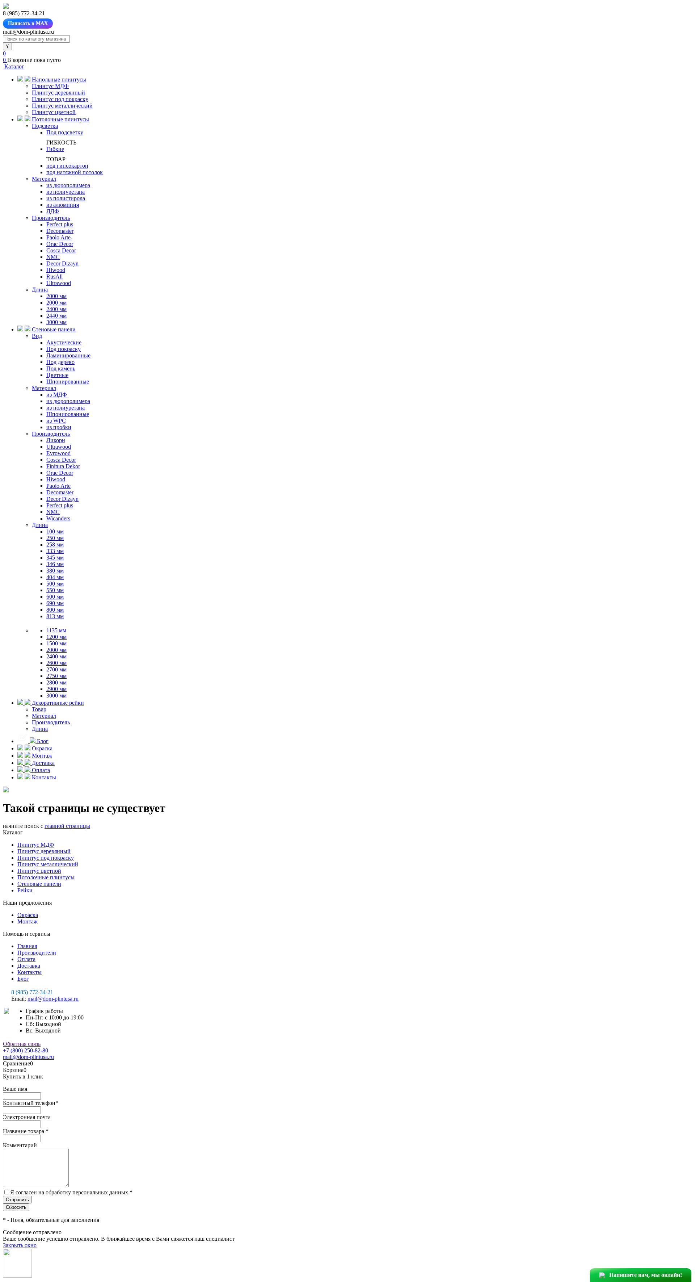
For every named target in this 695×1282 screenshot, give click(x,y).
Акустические (63, 342)
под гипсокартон (67, 166)
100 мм (55, 531)
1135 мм (56, 630)
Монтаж (27, 921)
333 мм (55, 551)
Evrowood (58, 453)
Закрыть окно (20, 1245)
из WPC (56, 421)
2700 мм (56, 669)
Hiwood (55, 270)
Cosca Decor (61, 250)
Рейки (25, 890)
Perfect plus (59, 224)
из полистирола (65, 198)
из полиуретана (65, 192)
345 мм (55, 557)
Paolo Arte (58, 486)
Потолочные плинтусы (46, 877)
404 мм (55, 577)
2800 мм (56, 682)
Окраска (27, 915)
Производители (36, 953)
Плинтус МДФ (50, 86)
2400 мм (56, 309)
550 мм (55, 590)
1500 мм (56, 643)
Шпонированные (67, 381)
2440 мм (56, 316)
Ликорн (55, 440)
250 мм (55, 538)
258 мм (55, 544)
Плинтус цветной (54, 112)
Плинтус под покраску (60, 99)
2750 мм (56, 676)
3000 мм (56, 322)
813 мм (55, 616)
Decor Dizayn (62, 263)
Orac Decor (59, 244)
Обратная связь (22, 1044)
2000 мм (56, 296)
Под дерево (60, 362)
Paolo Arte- (59, 237)
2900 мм (56, 689)
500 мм (55, 584)
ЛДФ (52, 211)
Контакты (29, 972)
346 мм (55, 564)
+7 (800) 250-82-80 (25, 1050)
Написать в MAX (28, 23)
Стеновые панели (39, 884)
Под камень (60, 368)
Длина (40, 289)
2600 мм (56, 663)
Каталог (13, 66)
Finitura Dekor (63, 466)
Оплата (26, 959)
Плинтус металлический (62, 105)
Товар (39, 709)
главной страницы (67, 826)
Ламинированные (68, 355)
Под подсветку (64, 132)
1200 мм (56, 637)
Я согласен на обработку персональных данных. (71, 1192)
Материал (44, 179)
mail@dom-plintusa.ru (53, 999)
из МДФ (56, 394)
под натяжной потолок (74, 172)
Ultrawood (58, 283)
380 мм (55, 570)
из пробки (58, 427)
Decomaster (59, 231)
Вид (37, 336)
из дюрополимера (68, 185)
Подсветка (45, 126)
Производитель (51, 218)
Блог (23, 979)
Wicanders (58, 518)
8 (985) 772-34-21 (32, 992)
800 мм (55, 610)
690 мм (55, 603)
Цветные (57, 375)
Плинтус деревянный (58, 92)
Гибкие (55, 149)
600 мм (55, 597)
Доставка (28, 966)
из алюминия (62, 205)
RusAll (54, 276)
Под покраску (63, 349)
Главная (27, 946)
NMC (53, 257)
